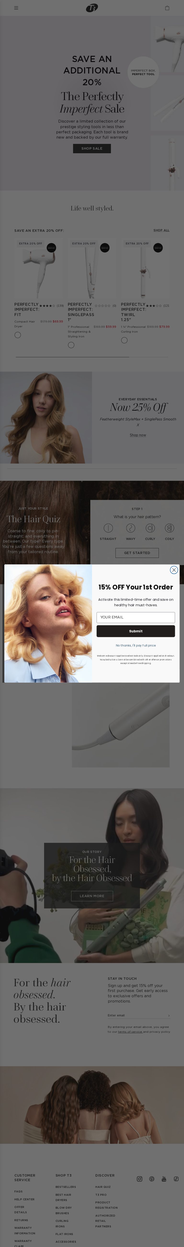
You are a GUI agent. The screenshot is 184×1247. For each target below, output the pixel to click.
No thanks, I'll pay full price (136, 645)
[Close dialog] (174, 570)
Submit (136, 631)
